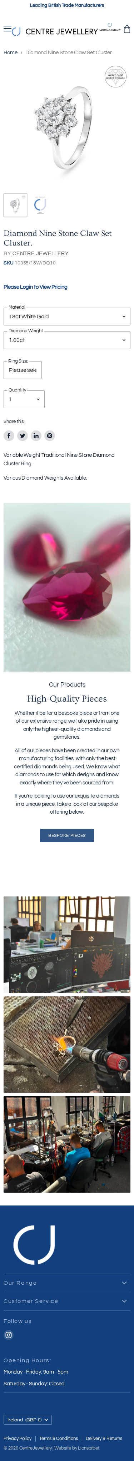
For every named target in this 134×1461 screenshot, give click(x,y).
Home (11, 52)
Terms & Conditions (58, 1438)
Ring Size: (18, 361)
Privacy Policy (17, 1438)
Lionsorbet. (89, 1448)
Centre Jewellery (41, 253)
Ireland (24, 1419)
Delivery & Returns (104, 1438)
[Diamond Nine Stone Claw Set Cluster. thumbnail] (15, 205)
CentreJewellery (35, 1448)
